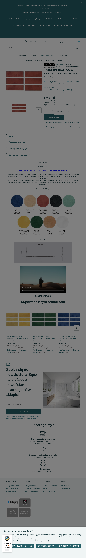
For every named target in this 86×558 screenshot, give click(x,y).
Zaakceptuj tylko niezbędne (19, 546)
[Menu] (10, 535)
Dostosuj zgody (46, 546)
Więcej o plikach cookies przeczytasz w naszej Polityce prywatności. (26, 541)
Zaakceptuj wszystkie (69, 546)
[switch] (7, 550)
